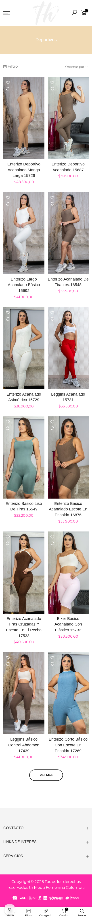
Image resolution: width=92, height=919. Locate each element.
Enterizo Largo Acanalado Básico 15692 (24, 285)
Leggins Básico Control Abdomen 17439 (23, 745)
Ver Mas (46, 775)
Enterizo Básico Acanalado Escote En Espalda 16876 (68, 509)
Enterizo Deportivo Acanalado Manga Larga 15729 (23, 170)
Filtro (13, 66)
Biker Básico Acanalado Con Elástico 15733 (68, 624)
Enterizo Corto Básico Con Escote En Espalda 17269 (68, 745)
